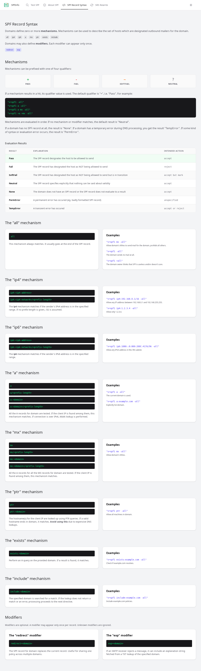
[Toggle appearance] (190, 5)
